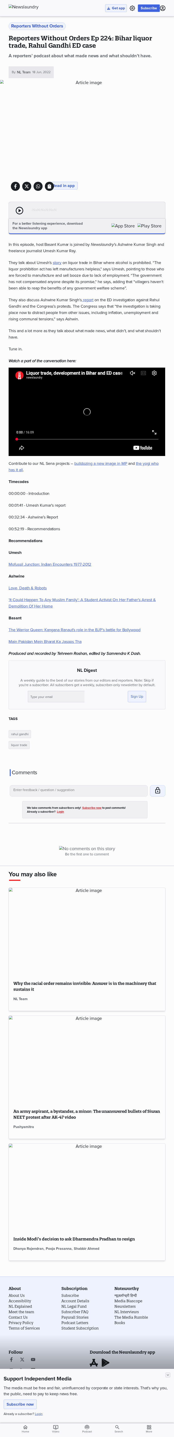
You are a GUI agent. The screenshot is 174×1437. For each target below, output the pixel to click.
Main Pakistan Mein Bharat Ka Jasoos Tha (45, 641)
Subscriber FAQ (74, 1312)
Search (119, 1431)
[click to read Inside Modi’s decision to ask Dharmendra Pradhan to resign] (87, 1188)
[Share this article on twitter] (26, 186)
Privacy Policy (21, 1322)
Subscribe (149, 8)
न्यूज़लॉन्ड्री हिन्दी (125, 1295)
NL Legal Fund (74, 1306)
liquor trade (19, 745)
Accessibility (20, 1301)
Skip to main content (31, 30)
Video (55, 1429)
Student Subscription (80, 1328)
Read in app (63, 185)
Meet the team (21, 1312)
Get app (118, 8)
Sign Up (137, 696)
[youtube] (33, 1360)
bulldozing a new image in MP (100, 463)
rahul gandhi (20, 734)
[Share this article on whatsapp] (38, 186)
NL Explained (20, 1306)
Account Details (75, 1301)
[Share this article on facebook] (15, 186)
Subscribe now (20, 1404)
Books (119, 1322)
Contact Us (18, 1317)
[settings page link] (132, 8)
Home (25, 1429)
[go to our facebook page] (11, 1360)
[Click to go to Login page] (162, 8)
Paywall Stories (75, 1317)
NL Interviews (126, 1312)
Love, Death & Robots (27, 587)
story (57, 262)
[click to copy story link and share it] (49, 186)
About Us (17, 1295)
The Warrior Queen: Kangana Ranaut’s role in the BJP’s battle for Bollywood (74, 629)
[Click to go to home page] (33, 7)
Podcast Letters (74, 1322)
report (87, 299)
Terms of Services (24, 1328)
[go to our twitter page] (22, 1360)
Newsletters (125, 1306)
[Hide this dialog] (167, 1374)
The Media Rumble (131, 1317)
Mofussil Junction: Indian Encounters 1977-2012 (50, 564)
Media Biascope (128, 1301)
